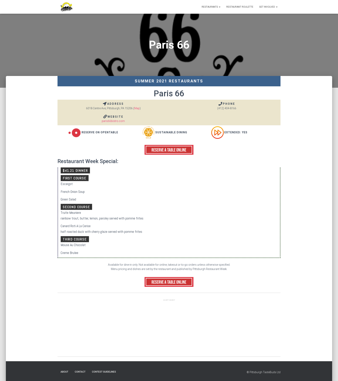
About (64, 371)
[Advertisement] (169, 329)
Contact (80, 371)
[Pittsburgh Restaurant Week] (66, 7)
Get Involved (267, 6)
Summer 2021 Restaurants (169, 81)
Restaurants (210, 6)
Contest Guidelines (104, 371)
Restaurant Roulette (239, 6)
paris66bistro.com (113, 121)
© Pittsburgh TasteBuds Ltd (263, 372)
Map (137, 108)
